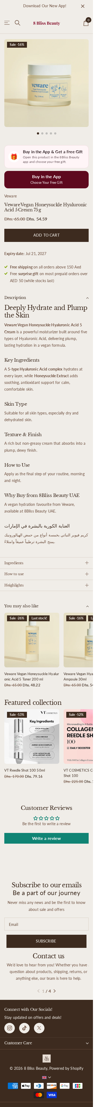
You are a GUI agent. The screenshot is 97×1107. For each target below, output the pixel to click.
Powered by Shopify (66, 1064)
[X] (39, 1024)
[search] (17, 23)
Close (83, 6)
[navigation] (38, 129)
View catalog (7, 23)
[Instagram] (9, 1024)
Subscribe (46, 937)
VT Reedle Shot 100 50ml (24, 766)
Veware (10, 192)
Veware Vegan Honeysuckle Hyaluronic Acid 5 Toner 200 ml (31, 672)
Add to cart (46, 231)
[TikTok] (24, 1024)
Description (15, 293)
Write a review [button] (46, 834)
